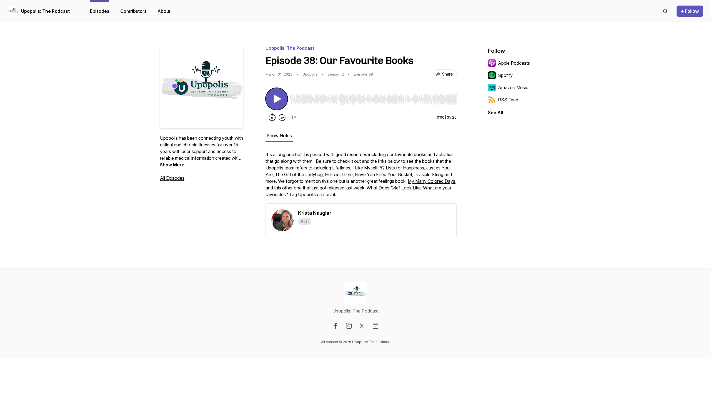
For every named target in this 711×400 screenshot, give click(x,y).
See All (495, 112)
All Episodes (172, 178)
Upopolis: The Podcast (45, 11)
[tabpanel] (361, 177)
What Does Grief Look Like (394, 188)
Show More (172, 165)
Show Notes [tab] (279, 135)
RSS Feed (508, 99)
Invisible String (428, 174)
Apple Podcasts (514, 63)
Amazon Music (513, 87)
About (163, 11)
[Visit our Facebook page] (335, 326)
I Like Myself (364, 168)
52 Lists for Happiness (402, 168)
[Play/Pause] (277, 99)
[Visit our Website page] (375, 326)
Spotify (505, 75)
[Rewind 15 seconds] (272, 117)
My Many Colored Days (431, 181)
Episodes (99, 11)
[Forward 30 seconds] (282, 117)
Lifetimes (340, 168)
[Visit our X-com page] (362, 326)
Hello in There (339, 174)
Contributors (133, 11)
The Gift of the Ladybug (299, 174)
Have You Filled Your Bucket (383, 174)
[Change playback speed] (293, 117)
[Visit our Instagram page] (349, 326)
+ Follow (690, 11)
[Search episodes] (665, 11)
